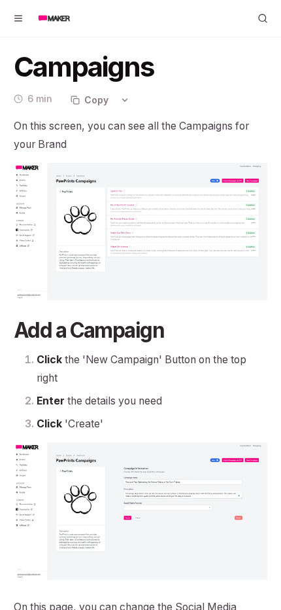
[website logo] (54, 18)
